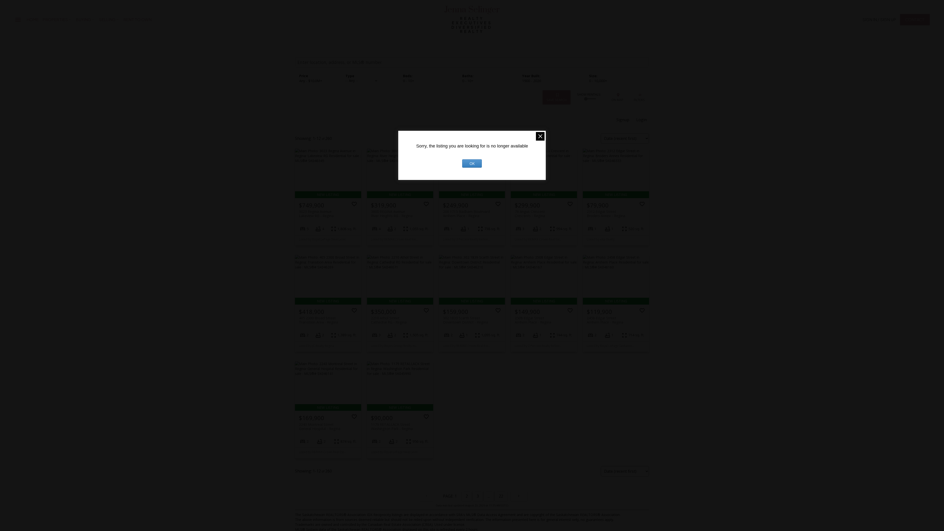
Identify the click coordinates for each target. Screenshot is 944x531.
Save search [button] (556, 100)
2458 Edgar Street (605, 320)
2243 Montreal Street (319, 426)
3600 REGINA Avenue (392, 213)
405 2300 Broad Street (318, 320)
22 (501, 496)
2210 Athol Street (389, 320)
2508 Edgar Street (533, 320)
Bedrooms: (408, 80)
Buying (83, 19)
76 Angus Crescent (530, 213)
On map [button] (617, 100)
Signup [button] (622, 119)
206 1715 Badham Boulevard (466, 213)
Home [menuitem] (33, 19)
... (489, 496)
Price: (310, 80)
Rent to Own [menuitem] (137, 19)
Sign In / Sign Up (879, 19)
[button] (879, 19)
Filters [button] (639, 100)
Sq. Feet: (598, 80)
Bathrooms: (467, 80)
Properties (55, 19)
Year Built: (531, 80)
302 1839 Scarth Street (465, 320)
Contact (915, 19)
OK (472, 163)
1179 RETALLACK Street (392, 426)
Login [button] (641, 119)
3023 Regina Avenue (316, 213)
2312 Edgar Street (606, 213)
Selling (107, 19)
